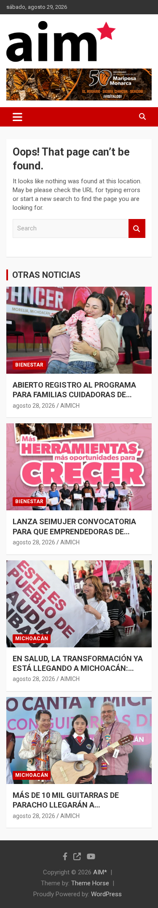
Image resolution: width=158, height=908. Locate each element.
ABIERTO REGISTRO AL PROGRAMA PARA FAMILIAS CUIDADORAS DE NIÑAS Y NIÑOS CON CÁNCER (74, 394)
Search (137, 228)
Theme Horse (90, 883)
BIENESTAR (29, 365)
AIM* (100, 872)
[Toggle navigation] (17, 117)
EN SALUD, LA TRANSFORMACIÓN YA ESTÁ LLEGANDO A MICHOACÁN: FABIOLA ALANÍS (78, 668)
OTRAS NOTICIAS (46, 275)
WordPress (106, 894)
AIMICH (70, 405)
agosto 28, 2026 (34, 405)
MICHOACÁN (31, 638)
